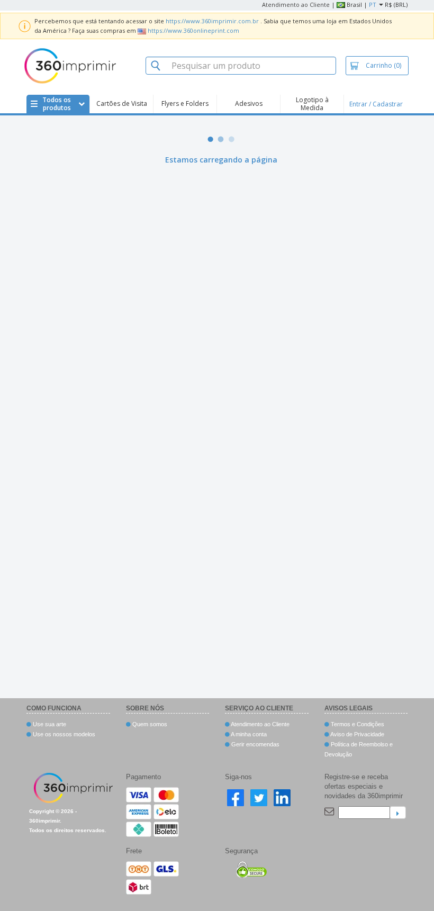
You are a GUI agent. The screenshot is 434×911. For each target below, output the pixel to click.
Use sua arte (48, 724)
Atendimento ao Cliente (296, 4)
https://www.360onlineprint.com (193, 30)
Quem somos (149, 724)
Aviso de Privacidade (356, 734)
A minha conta (248, 734)
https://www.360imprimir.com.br (212, 21)
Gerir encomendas (254, 744)
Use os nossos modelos (63, 734)
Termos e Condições (356, 724)
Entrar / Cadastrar (376, 104)
